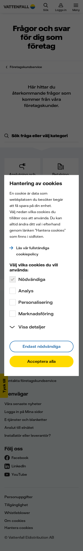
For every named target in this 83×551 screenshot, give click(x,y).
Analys (25, 290)
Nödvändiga (31, 279)
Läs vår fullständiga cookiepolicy (32, 251)
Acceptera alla (41, 361)
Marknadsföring (36, 313)
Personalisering (35, 302)
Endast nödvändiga (42, 346)
